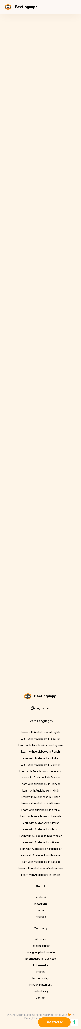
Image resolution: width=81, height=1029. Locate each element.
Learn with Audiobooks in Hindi (40, 790)
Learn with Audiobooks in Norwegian (40, 835)
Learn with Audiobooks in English (40, 732)
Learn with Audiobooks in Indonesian (40, 848)
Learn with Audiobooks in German (40, 764)
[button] (64, 7)
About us (40, 939)
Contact (40, 997)
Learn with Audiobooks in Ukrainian (40, 855)
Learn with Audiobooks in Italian (40, 758)
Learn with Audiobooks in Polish (40, 823)
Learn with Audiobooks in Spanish (40, 738)
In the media (40, 965)
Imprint (40, 971)
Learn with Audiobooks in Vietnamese (40, 868)
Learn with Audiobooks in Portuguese (40, 745)
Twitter (40, 910)
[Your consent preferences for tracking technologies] (74, 1022)
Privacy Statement (40, 984)
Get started (54, 1022)
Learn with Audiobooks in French (40, 751)
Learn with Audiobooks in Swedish (40, 816)
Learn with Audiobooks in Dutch (40, 829)
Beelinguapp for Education (40, 952)
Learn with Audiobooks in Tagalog (40, 861)
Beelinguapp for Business (40, 958)
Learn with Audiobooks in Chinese (40, 783)
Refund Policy (40, 978)
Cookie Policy (40, 991)
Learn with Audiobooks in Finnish (40, 874)
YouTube (40, 916)
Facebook (40, 897)
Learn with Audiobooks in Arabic (40, 809)
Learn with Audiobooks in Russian (40, 777)
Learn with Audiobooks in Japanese (40, 771)
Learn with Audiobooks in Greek (40, 842)
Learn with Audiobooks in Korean (40, 803)
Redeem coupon (40, 945)
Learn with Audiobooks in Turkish (40, 797)
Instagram (40, 903)
